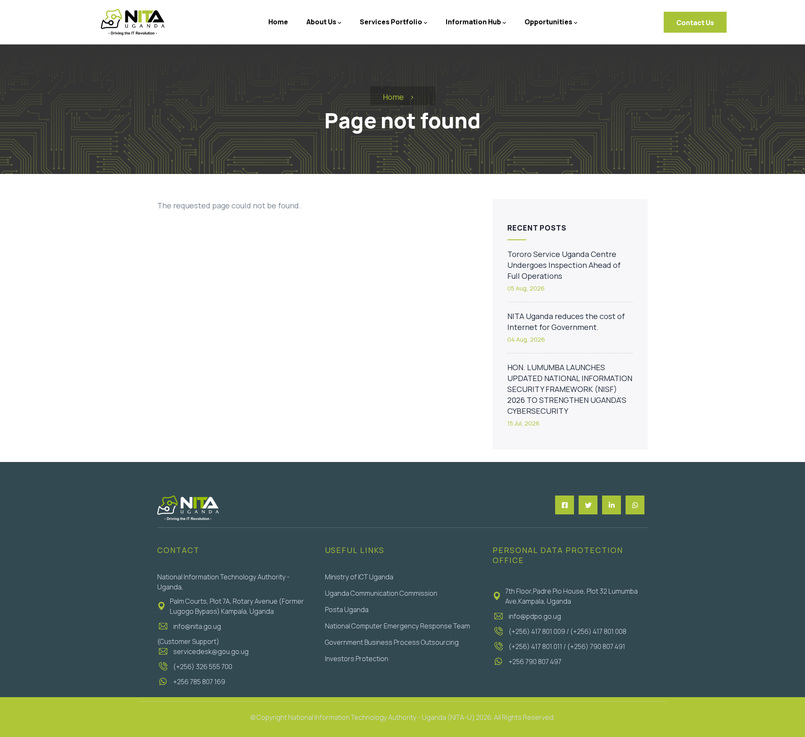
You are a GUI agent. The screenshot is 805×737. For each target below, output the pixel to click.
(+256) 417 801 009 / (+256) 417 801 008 (567, 631)
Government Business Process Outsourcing (392, 642)
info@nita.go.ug (197, 626)
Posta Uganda (347, 609)
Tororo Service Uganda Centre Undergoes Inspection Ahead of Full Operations (564, 265)
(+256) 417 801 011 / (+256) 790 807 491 (567, 646)
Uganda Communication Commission (381, 593)
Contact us (695, 22)
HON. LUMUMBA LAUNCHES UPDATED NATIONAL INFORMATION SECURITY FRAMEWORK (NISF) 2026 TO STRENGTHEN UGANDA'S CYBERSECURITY (569, 389)
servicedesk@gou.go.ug (211, 651)
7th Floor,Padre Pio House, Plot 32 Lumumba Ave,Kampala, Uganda (571, 596)
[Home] (132, 22)
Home (393, 97)
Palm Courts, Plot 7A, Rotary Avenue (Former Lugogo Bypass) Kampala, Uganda (237, 606)
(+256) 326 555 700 (202, 666)
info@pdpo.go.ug (535, 616)
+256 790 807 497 (535, 661)
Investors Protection (356, 658)
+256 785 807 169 (199, 681)
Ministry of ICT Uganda (359, 576)
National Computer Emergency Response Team (397, 626)
